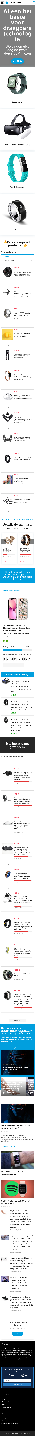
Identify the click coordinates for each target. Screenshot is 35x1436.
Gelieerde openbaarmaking (9, 1423)
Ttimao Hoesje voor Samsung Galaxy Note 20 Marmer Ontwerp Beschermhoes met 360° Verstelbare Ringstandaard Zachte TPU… (23, 481)
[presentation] (3, 541)
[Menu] (2, 2)
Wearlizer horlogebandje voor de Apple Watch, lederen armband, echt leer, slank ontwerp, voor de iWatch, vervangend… (23, 377)
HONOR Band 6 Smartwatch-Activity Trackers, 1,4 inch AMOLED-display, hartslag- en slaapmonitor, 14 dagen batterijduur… (23, 926)
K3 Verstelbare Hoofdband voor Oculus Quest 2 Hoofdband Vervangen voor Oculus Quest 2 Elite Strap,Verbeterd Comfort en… (23, 900)
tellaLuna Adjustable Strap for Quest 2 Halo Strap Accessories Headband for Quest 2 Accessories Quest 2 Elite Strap (23, 398)
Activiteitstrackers (18, 699)
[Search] (24, 2)
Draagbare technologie (19, 717)
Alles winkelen (5, 1402)
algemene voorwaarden (8, 1420)
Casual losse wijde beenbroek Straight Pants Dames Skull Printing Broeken (22, 355)
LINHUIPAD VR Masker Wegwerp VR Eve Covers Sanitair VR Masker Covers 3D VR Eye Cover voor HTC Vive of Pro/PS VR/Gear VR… (23, 851)
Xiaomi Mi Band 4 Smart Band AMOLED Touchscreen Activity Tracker (22, 459)
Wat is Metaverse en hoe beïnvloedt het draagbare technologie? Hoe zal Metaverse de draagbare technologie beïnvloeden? (21, 1283)
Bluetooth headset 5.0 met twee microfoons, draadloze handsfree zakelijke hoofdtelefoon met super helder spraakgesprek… (22, 294)
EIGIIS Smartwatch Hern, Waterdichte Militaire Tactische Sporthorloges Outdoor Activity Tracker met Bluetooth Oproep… (23, 273)
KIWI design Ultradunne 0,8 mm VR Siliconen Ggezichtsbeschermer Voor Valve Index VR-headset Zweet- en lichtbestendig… (23, 419)
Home (3, 1399)
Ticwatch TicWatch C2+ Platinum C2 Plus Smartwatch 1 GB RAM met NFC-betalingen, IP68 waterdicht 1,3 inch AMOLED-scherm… (23, 315)
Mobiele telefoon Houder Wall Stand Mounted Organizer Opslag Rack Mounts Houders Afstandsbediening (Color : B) (23, 336)
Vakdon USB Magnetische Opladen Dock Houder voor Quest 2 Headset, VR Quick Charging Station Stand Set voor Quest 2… (23, 825)
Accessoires (15, 678)
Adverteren (4, 1410)
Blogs (3, 1404)
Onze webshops (6, 1407)
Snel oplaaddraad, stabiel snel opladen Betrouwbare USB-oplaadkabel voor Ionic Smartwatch (22, 502)
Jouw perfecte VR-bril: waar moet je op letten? (15, 1126)
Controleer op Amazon (14, 662)
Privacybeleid (5, 1418)
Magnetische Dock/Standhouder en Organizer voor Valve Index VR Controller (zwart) (22, 438)
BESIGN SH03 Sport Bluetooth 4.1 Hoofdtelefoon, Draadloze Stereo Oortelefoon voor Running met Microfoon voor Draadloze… (23, 776)
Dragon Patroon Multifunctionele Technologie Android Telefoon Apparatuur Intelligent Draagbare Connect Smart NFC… (22, 952)
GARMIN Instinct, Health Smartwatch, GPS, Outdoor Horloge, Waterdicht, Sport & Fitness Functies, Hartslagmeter (21, 725)
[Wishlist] (29, 3)
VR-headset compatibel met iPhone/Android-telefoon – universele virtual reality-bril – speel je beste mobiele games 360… (21, 686)
